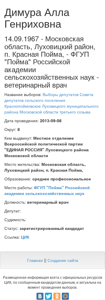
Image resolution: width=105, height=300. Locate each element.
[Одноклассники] (56, 296)
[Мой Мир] (65, 296)
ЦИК (25, 237)
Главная (35, 260)
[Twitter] (48, 296)
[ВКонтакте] (39, 296)
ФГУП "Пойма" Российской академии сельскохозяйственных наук (47, 190)
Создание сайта (63, 260)
